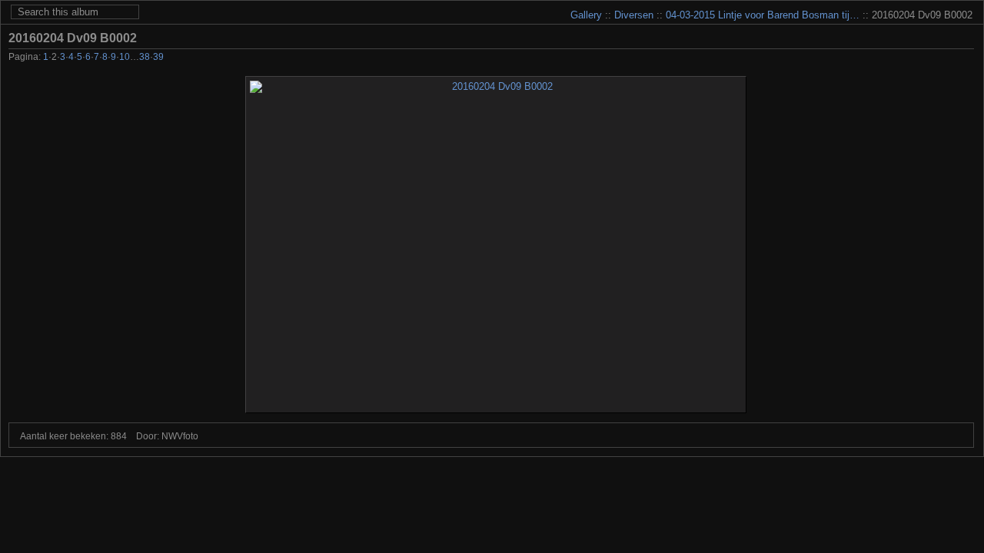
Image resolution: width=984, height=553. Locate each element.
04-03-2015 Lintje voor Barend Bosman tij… (762, 15)
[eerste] (882, 58)
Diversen (633, 15)
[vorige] (903, 58)
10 (124, 56)
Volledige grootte (942, 37)
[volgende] (944, 58)
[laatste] (965, 58)
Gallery (586, 15)
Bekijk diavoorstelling (966, 37)
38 (144, 56)
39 (158, 56)
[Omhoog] (923, 58)
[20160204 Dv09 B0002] (496, 245)
